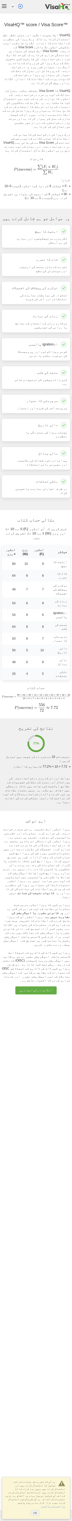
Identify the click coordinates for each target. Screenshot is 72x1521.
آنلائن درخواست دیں (36, 990)
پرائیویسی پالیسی (53, 1506)
